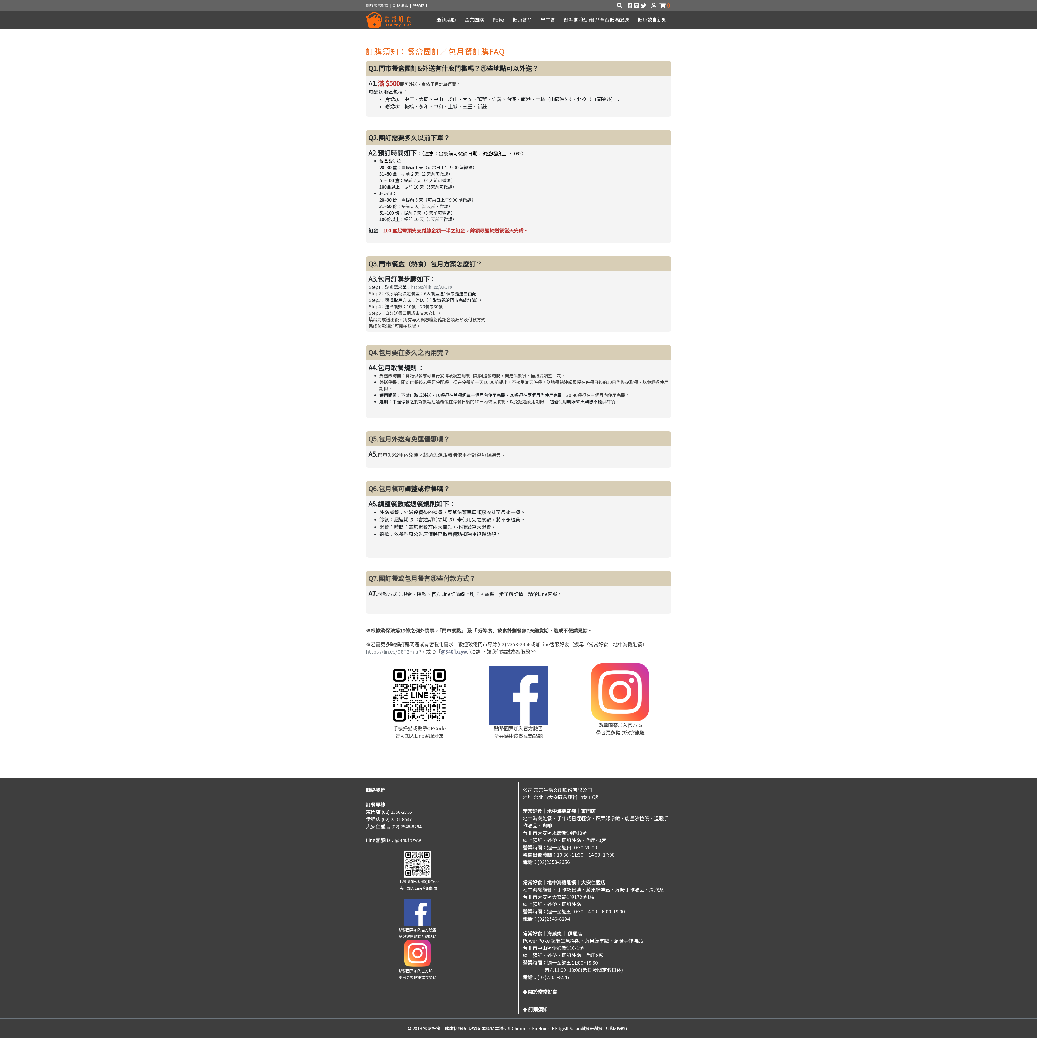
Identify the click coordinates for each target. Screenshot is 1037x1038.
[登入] (654, 5)
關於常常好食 (377, 5)
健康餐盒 (522, 19)
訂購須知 (401, 5)
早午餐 (548, 19)
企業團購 (474, 19)
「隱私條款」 (616, 1028)
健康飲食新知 (652, 19)
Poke (498, 19)
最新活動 (446, 19)
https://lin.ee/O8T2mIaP (393, 651)
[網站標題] (388, 20)
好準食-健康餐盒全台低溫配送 (596, 19)
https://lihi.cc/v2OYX (431, 287)
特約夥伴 (420, 5)
